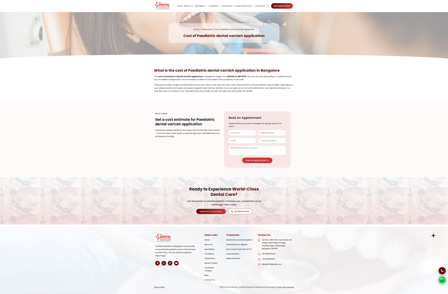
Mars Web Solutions (286, 287)
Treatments (206, 29)
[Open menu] (268, 5)
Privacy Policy (159, 287)
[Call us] (442, 270)
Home (196, 29)
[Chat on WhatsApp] (442, 280)
